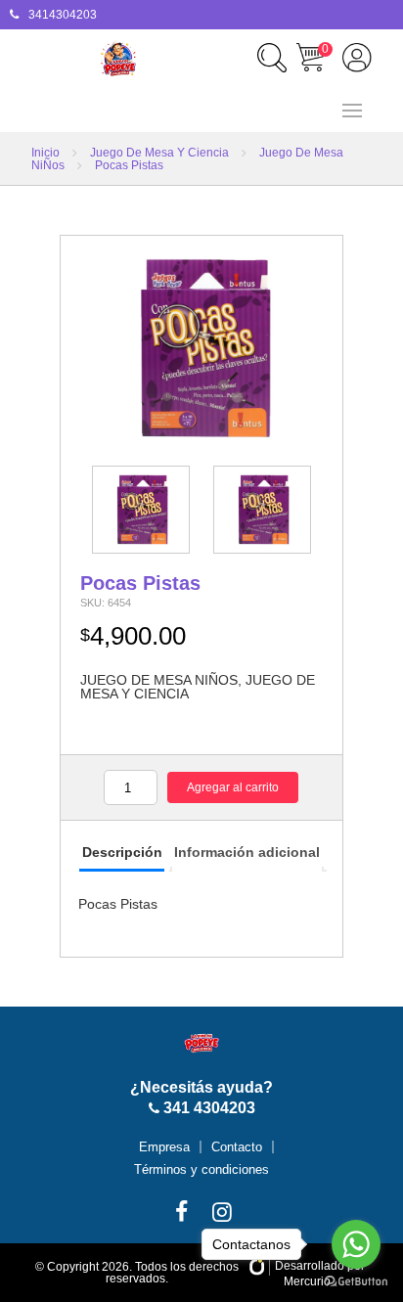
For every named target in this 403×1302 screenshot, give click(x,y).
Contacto (236, 1147)
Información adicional (247, 852)
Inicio (45, 152)
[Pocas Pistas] (201, 348)
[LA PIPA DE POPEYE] (118, 58)
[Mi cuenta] (357, 57)
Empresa (164, 1147)
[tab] (121, 853)
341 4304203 (207, 1108)
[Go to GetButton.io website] (356, 1282)
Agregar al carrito (233, 787)
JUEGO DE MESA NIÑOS (159, 680)
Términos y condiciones (201, 1169)
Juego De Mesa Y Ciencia (159, 152)
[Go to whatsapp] (356, 1244)
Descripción (122, 852)
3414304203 (62, 15)
